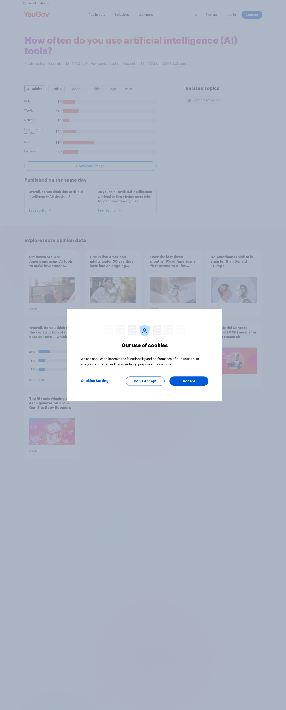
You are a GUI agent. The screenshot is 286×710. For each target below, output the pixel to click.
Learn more (163, 364)
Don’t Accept (145, 381)
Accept (189, 381)
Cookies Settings (96, 380)
